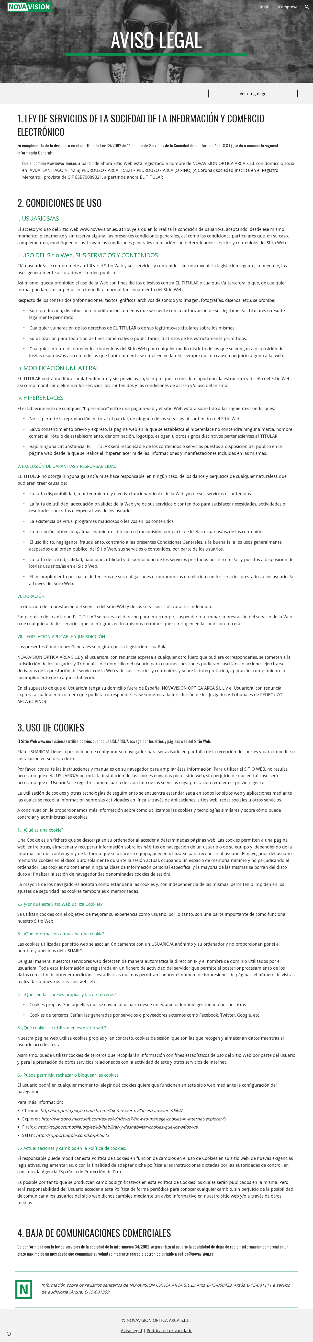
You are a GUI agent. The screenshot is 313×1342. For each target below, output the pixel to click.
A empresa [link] (287, 7)
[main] (156, 41)
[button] (307, 7)
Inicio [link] (264, 7)
